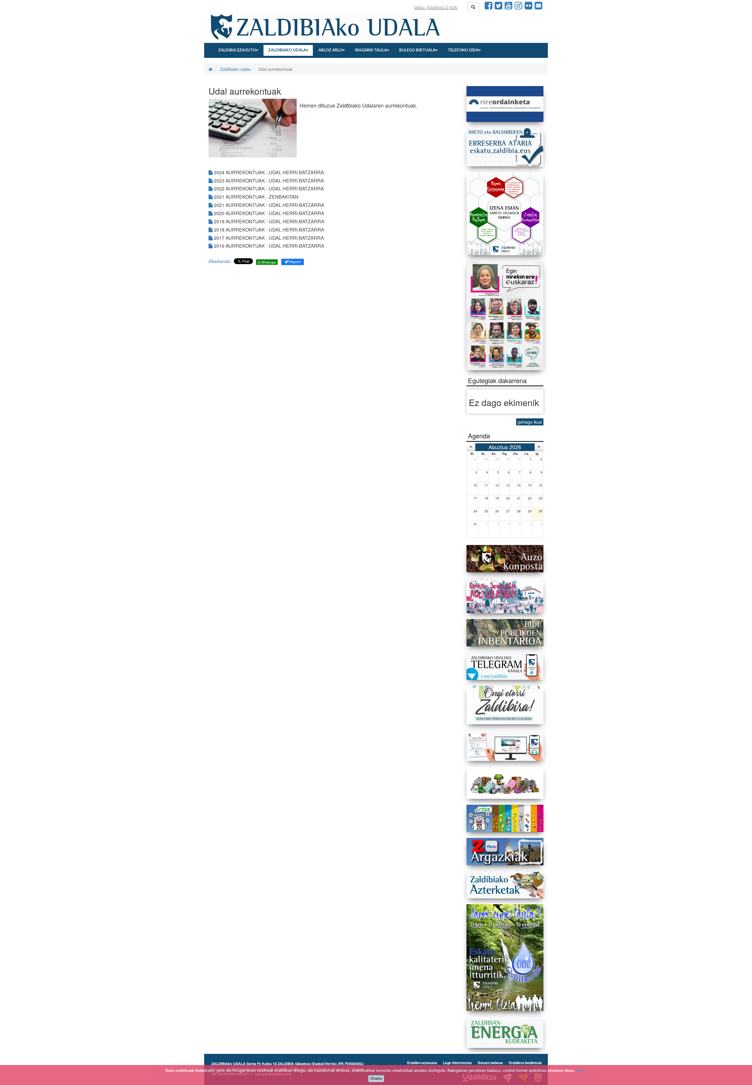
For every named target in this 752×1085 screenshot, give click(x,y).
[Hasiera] (210, 69)
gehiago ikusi (530, 422)
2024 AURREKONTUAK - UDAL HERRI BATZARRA (268, 172)
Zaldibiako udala (287, 50)
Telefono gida (463, 50)
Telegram (294, 261)
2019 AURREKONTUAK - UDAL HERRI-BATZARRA (268, 221)
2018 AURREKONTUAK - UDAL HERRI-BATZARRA (268, 229)
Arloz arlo (330, 50)
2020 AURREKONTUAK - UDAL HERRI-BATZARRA (268, 213)
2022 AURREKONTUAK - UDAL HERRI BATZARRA (268, 188)
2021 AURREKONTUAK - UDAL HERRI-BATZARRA (268, 205)
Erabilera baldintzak (525, 1062)
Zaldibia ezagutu (237, 50)
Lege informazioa (457, 1062)
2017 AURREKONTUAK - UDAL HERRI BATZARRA (268, 237)
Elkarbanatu (220, 261)
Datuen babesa (490, 1062)
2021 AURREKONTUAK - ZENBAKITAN (255, 196)
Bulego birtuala (417, 50)
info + (581, 1070)
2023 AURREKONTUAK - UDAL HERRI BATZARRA (268, 180)
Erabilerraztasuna (422, 1062)
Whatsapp (268, 262)
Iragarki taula (371, 50)
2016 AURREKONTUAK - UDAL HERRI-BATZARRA (268, 245)
